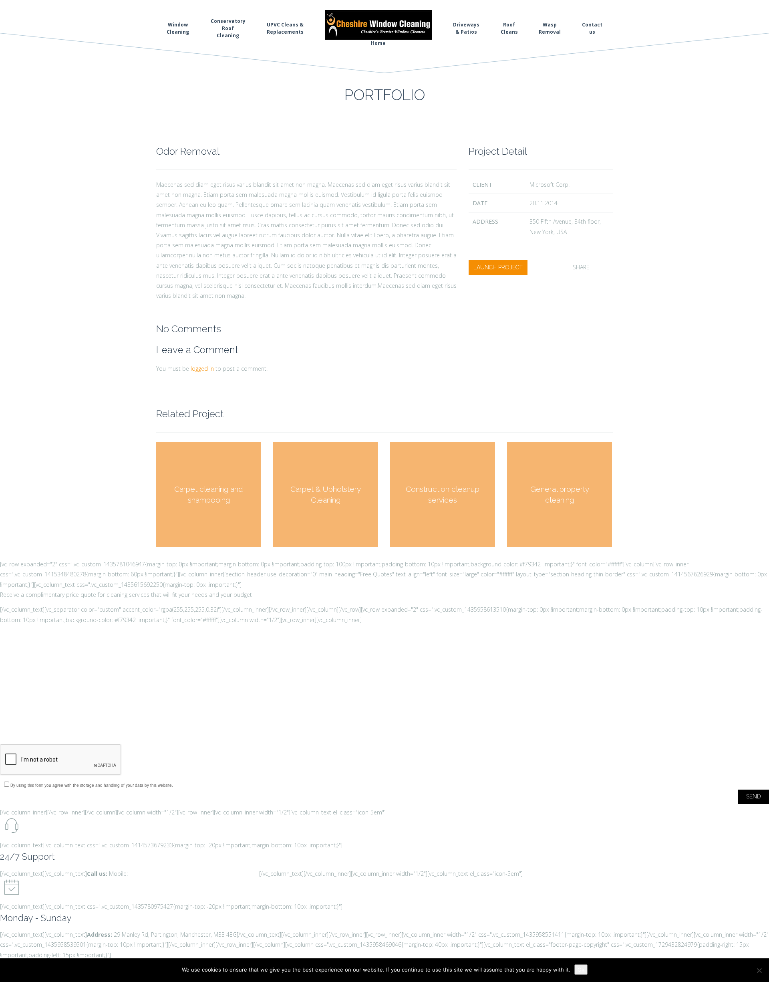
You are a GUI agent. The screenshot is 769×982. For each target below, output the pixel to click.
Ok (581, 969)
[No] (759, 970)
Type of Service (28, 728)
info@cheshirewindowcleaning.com (214, 873)
